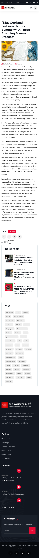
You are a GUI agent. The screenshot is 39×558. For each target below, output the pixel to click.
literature (9, 353)
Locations (19, 353)
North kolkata (10, 361)
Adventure (9, 313)
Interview (9, 345)
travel (29, 377)
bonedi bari (9, 321)
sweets (27, 373)
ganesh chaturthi (11, 337)
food (25, 333)
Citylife (18, 325)
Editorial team (8, 64)
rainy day (25, 365)
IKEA (26, 341)
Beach (8, 317)
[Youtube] (34, 2)
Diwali (26, 325)
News (20, 357)
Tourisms (20, 377)
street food (10, 373)
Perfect (16, 365)
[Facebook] (27, 2)
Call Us (4, 505)
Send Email (5, 491)
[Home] (8, 7)
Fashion (20, 64)
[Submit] (32, 530)
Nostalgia (22, 361)
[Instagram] (30, 2)
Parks (8, 365)
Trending (9, 381)
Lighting (28, 349)
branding (20, 321)
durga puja (9, 329)
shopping (26, 369)
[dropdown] (36, 8)
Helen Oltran (10, 341)
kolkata (25, 345)
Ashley (25, 313)
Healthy (23, 337)
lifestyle (19, 349)
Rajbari (8, 369)
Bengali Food (18, 317)
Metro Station (10, 357)
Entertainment (21, 329)
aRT (18, 313)
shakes (16, 369)
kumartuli (9, 349)
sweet (19, 373)
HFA (19, 341)
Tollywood (9, 377)
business (9, 325)
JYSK (17, 345)
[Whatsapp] (37, 2)
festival (17, 333)
